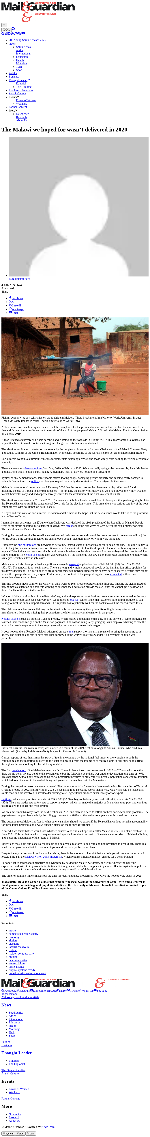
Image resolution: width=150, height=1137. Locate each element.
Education (14, 1022)
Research (14, 1117)
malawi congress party (22, 953)
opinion (13, 956)
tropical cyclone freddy (22, 970)
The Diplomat (17, 1064)
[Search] (13, 29)
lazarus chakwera (19, 946)
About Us (14, 1120)
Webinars (14, 1092)
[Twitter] (17, 33)
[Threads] (11, 33)
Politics (5, 1041)
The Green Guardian (13, 1070)
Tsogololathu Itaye (19, 278)
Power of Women (19, 1089)
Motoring (14, 1029)
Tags (4, 993)
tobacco (74, 599)
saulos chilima (17, 963)
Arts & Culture (10, 1073)
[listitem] (8, 990)
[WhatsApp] (20, 33)
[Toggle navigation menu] (4, 25)
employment (32, 554)
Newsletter (15, 1114)
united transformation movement (27, 973)
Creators (12, 993)
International (16, 1019)
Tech (11, 1032)
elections (14, 943)
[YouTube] (23, 33)
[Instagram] (5, 33)
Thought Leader (16, 1053)
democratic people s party (23, 933)
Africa (12, 1015)
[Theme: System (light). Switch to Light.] (6, 30)
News (6, 1005)
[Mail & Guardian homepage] (75, 12)
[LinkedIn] (8, 33)
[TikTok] (14, 33)
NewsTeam (48, 1126)
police (35, 481)
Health (12, 1025)
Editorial (14, 1060)
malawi (13, 950)
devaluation (19, 770)
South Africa (16, 1012)
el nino (13, 940)
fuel (71, 631)
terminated (116, 574)
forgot (69, 525)
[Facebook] (2, 33)
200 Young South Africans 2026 (20, 997)
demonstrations (34, 468)
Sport (12, 1035)
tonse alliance (16, 966)
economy (14, 937)
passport (74, 564)
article (12, 930)
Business (6, 1045)
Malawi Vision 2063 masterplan (43, 856)
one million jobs (27, 544)
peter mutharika (18, 960)
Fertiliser (6, 799)
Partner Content (10, 1098)
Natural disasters (10, 618)
